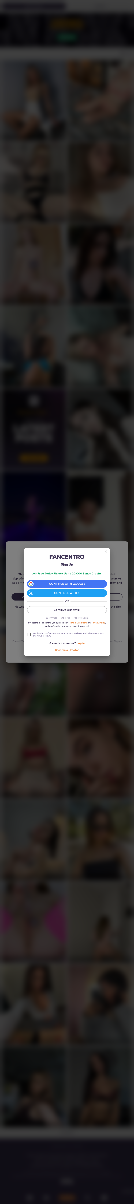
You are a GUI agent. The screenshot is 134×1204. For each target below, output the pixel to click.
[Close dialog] (105, 551)
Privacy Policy (98, 623)
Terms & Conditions (77, 623)
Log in (81, 643)
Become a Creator (67, 650)
